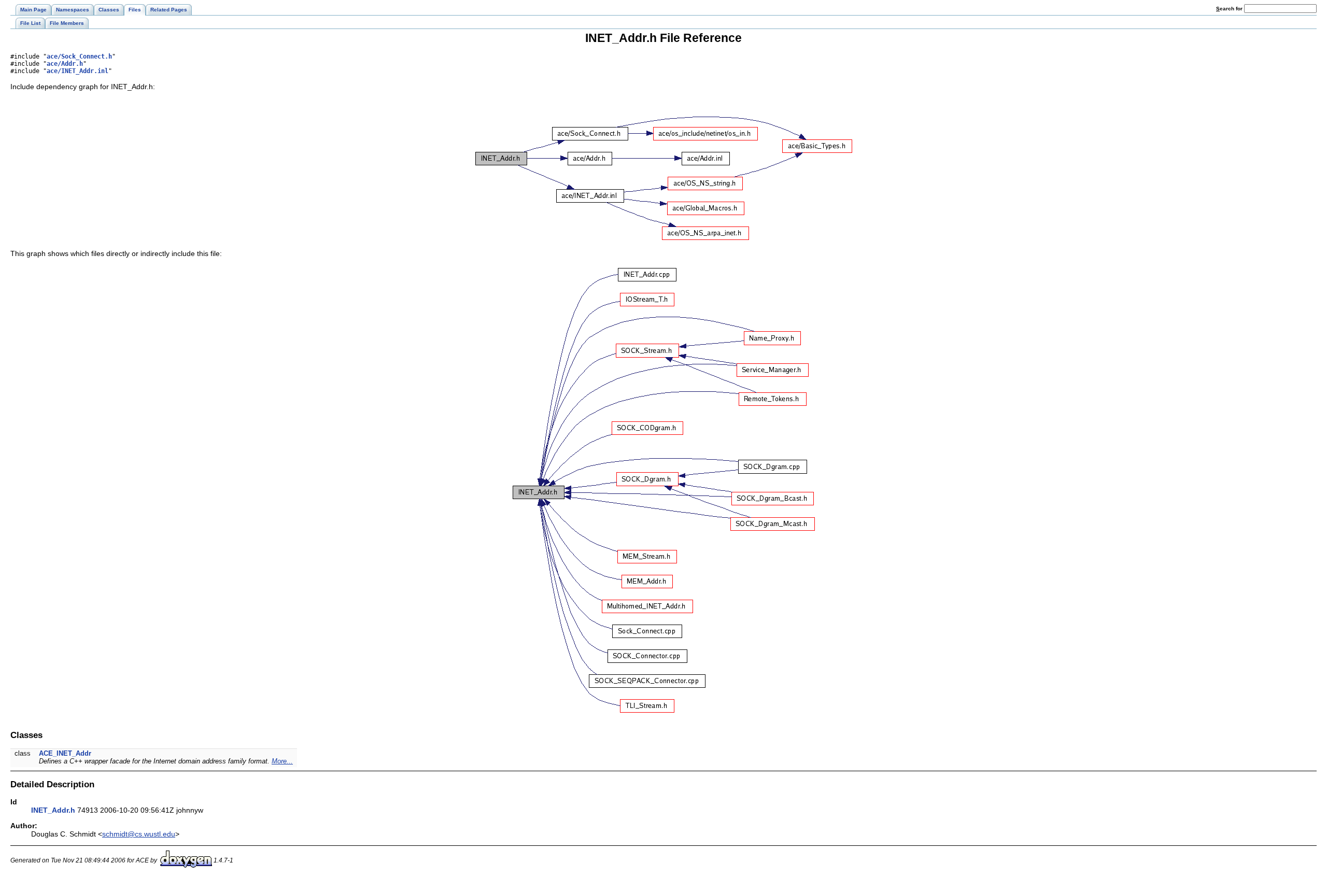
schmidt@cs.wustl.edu (138, 834)
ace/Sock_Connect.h (79, 56)
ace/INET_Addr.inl (77, 71)
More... (282, 761)
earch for (1230, 8)
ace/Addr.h (65, 63)
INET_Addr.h (53, 810)
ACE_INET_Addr (65, 753)
